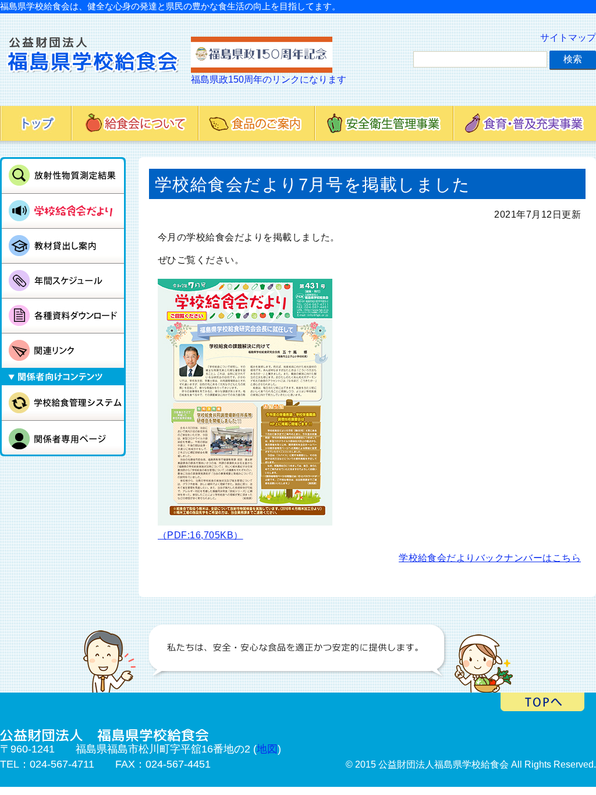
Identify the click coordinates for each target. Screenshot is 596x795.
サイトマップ (568, 37)
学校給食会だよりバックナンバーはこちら (490, 558)
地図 (267, 749)
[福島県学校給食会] (92, 61)
